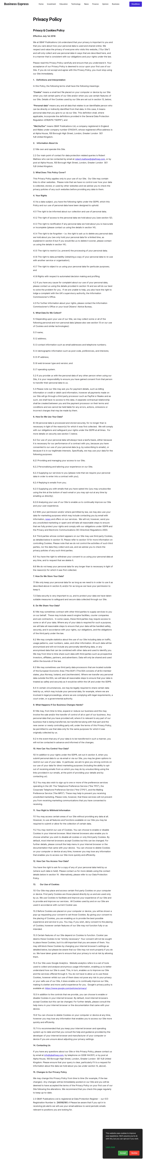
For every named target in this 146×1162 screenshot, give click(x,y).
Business (115, 4)
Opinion (105, 4)
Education (64, 4)
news (48, 519)
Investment (51, 4)
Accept (123, 1153)
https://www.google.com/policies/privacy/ (66, 988)
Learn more (110, 1147)
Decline (134, 1153)
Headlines (136, 4)
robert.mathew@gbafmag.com (90, 159)
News (86, 4)
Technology (76, 4)
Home (41, 4)
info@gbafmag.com (54, 1055)
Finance (95, 4)
